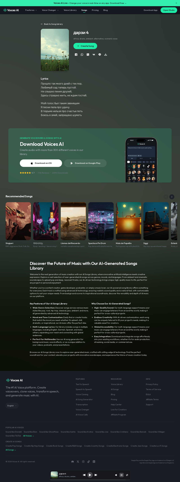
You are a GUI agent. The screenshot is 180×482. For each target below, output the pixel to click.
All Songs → (11, 450)
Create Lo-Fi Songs (158, 446)
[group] (90, 479)
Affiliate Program (118, 414)
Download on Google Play (87, 163)
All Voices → (28, 435)
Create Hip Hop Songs (34, 446)
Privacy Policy (152, 384)
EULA (148, 394)
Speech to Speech (84, 389)
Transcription (82, 404)
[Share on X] (88, 54)
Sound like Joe (101, 432)
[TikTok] (88, 461)
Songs (84, 10)
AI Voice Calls (82, 414)
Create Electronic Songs (117, 446)
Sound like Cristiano (119, 432)
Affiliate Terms (152, 399)
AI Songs (115, 389)
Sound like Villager (156, 432)
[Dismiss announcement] (176, 3)
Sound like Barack (138, 432)
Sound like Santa (68, 432)
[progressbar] (90, 479)
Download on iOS (43, 163)
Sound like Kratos (85, 432)
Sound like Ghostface (48, 432)
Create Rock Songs (54, 446)
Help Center (116, 404)
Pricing (95, 10)
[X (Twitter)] (78, 461)
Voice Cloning (82, 394)
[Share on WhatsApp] (82, 54)
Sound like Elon (30, 432)
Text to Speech (82, 384)
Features (29, 10)
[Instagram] (83, 461)
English (10, 405)
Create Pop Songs (14, 446)
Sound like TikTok (13, 435)
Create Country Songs (94, 446)
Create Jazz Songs (139, 446)
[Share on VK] (93, 54)
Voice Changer (49, 10)
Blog (105, 10)
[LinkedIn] (94, 461)
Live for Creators (119, 409)
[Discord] (72, 461)
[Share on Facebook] (76, 54)
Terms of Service (153, 389)
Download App (151, 10)
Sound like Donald (14, 432)
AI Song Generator (84, 399)
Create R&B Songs (74, 446)
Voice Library (70, 10)
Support (149, 404)
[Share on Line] (99, 54)
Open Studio (169, 10)
